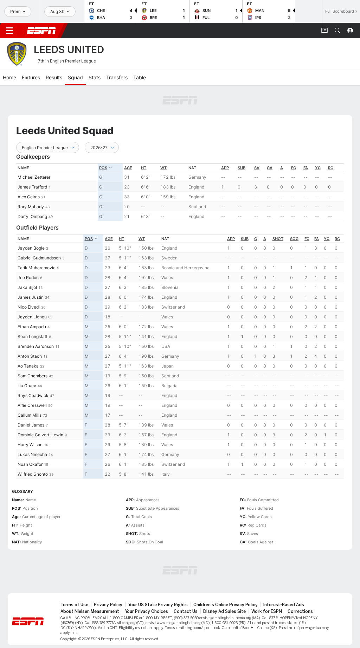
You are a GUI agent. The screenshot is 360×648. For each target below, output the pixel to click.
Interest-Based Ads (283, 604)
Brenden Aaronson (36, 346)
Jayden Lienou (32, 316)
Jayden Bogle (31, 248)
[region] (180, 192)
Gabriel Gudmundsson (39, 257)
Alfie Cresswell (32, 405)
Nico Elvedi (29, 307)
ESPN (41, 30)
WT (163, 167)
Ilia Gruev (27, 385)
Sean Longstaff (32, 336)
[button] (337, 30)
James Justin (31, 297)
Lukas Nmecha (32, 454)
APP (225, 167)
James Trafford (32, 187)
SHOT (277, 238)
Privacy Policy (108, 604)
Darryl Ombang (32, 216)
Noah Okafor (30, 464)
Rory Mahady (31, 206)
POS (103, 167)
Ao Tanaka (28, 366)
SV (256, 167)
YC (318, 167)
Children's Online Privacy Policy (225, 604)
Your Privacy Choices (146, 611)
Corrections (300, 611)
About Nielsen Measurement (89, 611)
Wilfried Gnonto (33, 474)
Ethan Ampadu (32, 326)
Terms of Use (74, 604)
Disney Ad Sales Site (224, 611)
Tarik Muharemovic (37, 267)
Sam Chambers (32, 375)
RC (330, 167)
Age (128, 167)
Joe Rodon (28, 277)
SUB (241, 167)
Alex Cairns (29, 196)
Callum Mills (29, 415)
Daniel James (31, 425)
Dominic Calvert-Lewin (40, 434)
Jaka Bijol (27, 287)
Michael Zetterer (34, 177)
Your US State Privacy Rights (158, 604)
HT (143, 167)
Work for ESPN (266, 611)
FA (305, 167)
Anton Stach (30, 356)
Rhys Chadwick (33, 395)
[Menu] (9, 30)
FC (293, 167)
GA (269, 167)
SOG (294, 238)
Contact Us (186, 611)
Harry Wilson (30, 444)
